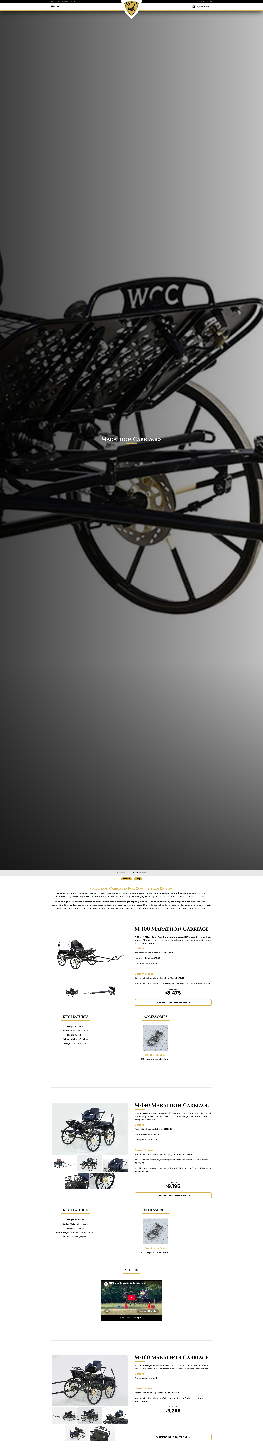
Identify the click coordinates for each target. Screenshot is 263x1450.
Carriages (121, 873)
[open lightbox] (89, 954)
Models (126, 878)
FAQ (138, 878)
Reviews (200, 1)
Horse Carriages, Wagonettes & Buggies (65, 2)
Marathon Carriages (137, 873)
